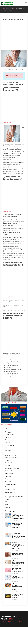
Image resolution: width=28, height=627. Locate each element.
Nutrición (7, 448)
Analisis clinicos (9, 434)
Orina (6, 502)
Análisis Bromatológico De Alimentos (17, 577)
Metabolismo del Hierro (12, 468)
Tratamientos (9, 440)
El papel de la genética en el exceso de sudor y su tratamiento (18, 536)
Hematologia (8, 463)
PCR (23, 241)
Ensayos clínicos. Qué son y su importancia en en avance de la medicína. (17, 525)
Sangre (7, 499)
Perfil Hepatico (9, 471)
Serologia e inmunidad (11, 489)
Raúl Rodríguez (9, 69)
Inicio (2, 8)
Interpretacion (9, 8)
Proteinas (7, 460)
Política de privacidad (17, 621)
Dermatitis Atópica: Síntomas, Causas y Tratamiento (18, 554)
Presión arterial (9, 445)
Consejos (7, 442)
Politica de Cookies (6, 621)
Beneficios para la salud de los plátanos (17, 596)
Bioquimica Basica (10, 465)
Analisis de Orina (10, 492)
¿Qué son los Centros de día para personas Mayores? (18, 562)
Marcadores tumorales (11, 457)
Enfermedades (9, 437)
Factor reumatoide (7, 10)
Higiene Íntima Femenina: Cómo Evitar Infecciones (17, 570)
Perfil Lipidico (9, 473)
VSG (5, 243)
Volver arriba (7, 122)
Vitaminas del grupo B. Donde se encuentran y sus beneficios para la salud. (18, 586)
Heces (6, 504)
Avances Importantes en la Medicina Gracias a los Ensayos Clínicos (18, 516)
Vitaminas (8, 487)
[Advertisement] (14, 37)
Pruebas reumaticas (20, 8)
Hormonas (8, 481)
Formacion (8, 450)
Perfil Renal (8, 476)
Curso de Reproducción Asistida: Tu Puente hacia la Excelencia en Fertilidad (18, 545)
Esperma (7, 507)
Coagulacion (8, 479)
